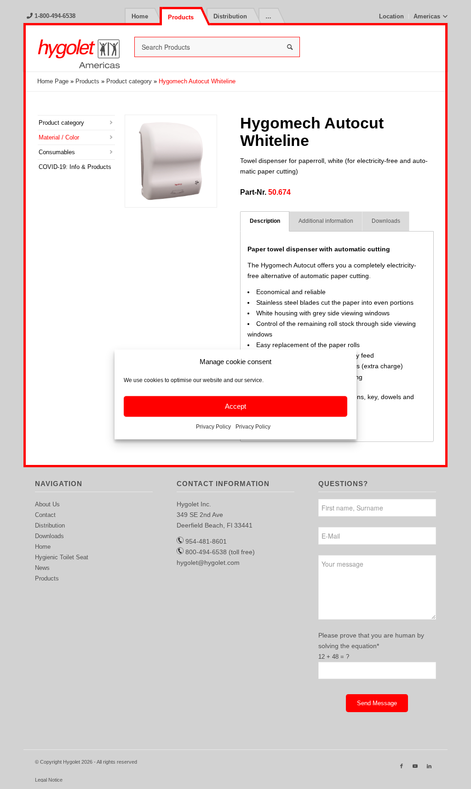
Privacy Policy (213, 427)
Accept (235, 406)
